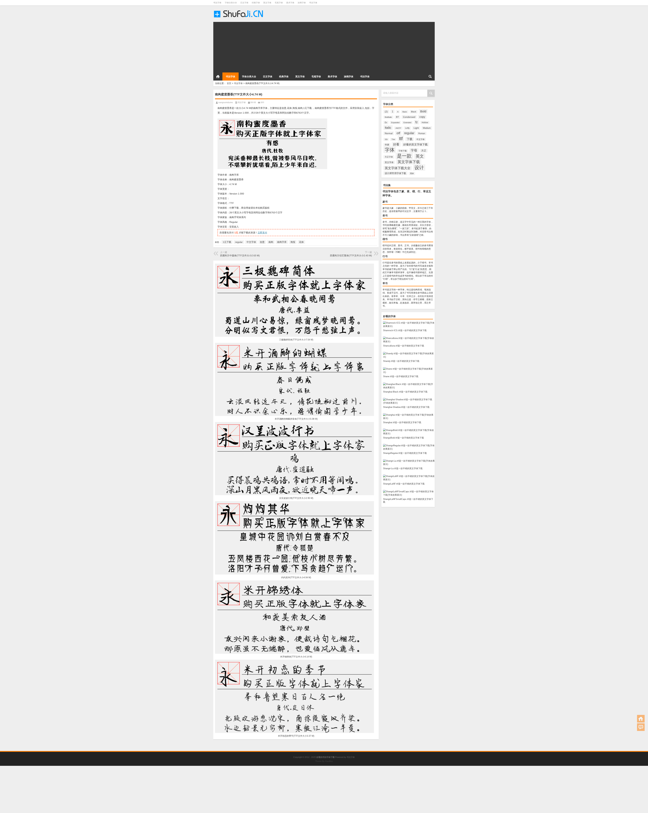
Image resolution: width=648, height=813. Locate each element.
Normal (389, 133)
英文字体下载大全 (397, 168)
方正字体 (389, 157)
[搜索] (430, 76)
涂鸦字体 (302, 3)
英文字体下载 (409, 162)
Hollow (425, 122)
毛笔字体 (279, 3)
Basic (404, 112)
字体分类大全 (231, 3)
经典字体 (256, 3)
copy (422, 116)
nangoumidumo (225, 102)
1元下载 (227, 242)
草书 (385, 283)
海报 (292, 242)
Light (416, 128)
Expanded (395, 123)
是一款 (404, 156)
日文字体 (244, 3)
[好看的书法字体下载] (239, 10)
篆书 (385, 201)
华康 (387, 145)
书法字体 (217, 3)
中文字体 (420, 139)
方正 (423, 150)
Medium (427, 128)
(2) (386, 111)
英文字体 (267, 3)
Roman (421, 133)
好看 (396, 144)
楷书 (385, 239)
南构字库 (282, 242)
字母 (414, 150)
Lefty (407, 128)
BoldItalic (388, 117)
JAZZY (398, 128)
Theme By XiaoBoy (324, 761)
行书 (385, 256)
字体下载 (403, 151)
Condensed (409, 117)
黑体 (412, 173)
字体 (390, 150)
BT (397, 117)
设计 (419, 167)
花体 (301, 242)
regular (409, 133)
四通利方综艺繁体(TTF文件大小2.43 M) (351, 255)
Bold (423, 111)
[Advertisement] (314, 45)
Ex (386, 122)
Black (413, 112)
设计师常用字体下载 (395, 173)
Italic (388, 127)
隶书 (385, 215)
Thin (393, 139)
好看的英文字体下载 (415, 144)
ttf (401, 138)
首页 (217, 76)
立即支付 (262, 232)
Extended (407, 123)
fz (416, 122)
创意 (262, 242)
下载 (409, 139)
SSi (386, 139)
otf (398, 133)
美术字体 (290, 3)
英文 (420, 156)
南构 (270, 242)
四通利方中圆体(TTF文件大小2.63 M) (240, 255)
